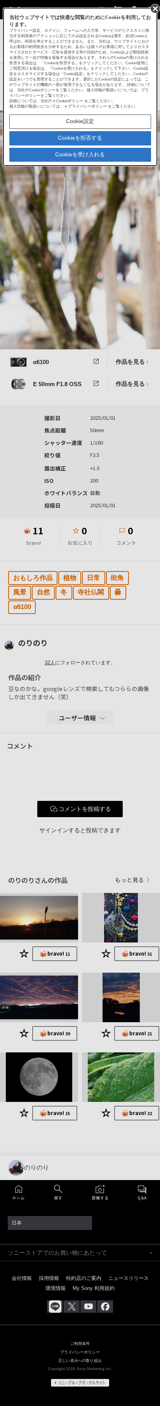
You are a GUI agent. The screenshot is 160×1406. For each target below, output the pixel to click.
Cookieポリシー (69, 101)
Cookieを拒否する (80, 138)
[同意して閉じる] (154, 8)
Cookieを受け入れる (80, 154)
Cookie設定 (80, 121)
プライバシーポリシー (87, 106)
